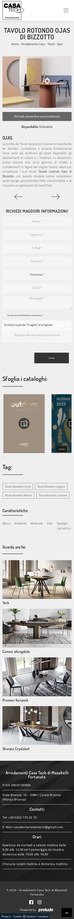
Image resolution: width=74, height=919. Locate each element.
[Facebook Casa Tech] (33, 902)
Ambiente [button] (20, 523)
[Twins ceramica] (18, 197)
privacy (39, 315)
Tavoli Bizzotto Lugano (51, 486)
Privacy (5, 916)
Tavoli (51, 44)
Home (15, 44)
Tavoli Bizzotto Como (18, 486)
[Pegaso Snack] (55, 197)
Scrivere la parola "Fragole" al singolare (28, 325)
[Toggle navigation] (66, 10)
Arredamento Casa (33, 44)
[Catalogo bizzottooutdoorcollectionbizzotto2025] (48, 423)
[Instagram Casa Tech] (41, 902)
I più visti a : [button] (64, 528)
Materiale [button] (37, 523)
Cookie (18, 916)
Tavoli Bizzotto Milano (18, 495)
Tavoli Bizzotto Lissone (53, 495)
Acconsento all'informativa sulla (24, 315)
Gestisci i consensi (38, 916)
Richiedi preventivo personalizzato (37, 116)
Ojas (60, 44)
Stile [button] (49, 523)
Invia (52, 358)
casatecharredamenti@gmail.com (38, 827)
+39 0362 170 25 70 (22, 817)
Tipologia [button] (62, 523)
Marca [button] (6, 523)
